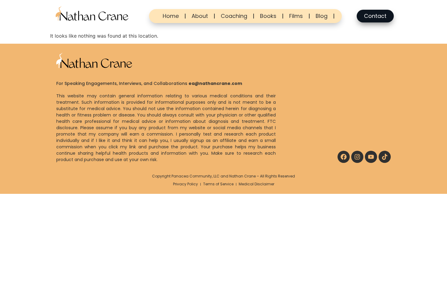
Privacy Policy (185, 184)
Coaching (234, 16)
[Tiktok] (385, 157)
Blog (321, 16)
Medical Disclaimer (256, 184)
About (200, 16)
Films (296, 16)
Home (171, 16)
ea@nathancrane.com (215, 83)
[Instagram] (357, 157)
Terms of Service (218, 184)
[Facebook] (344, 157)
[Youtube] (371, 157)
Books (268, 16)
